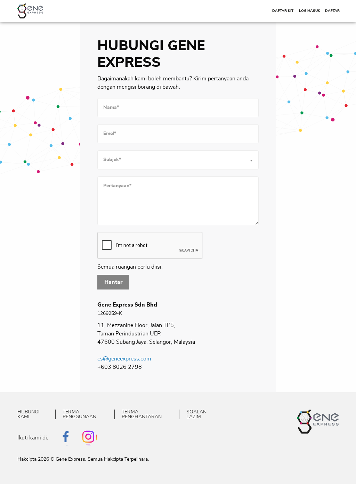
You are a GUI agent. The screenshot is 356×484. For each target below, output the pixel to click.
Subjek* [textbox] (112, 159)
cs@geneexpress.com (124, 359)
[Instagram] (89, 437)
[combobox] (177, 159)
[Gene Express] (30, 10)
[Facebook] (66, 437)
